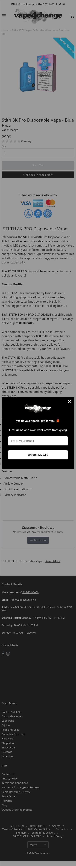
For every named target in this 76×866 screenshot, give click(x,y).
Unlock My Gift (38, 455)
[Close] (69, 401)
